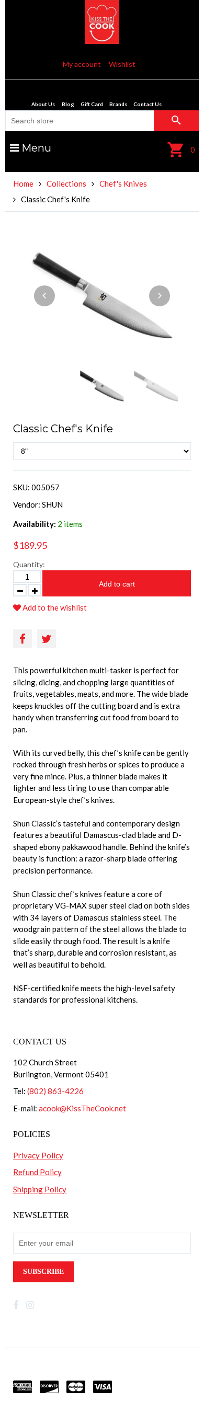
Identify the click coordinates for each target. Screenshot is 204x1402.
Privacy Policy (38, 1155)
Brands (118, 104)
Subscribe (43, 1271)
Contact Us (147, 104)
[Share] (22, 638)
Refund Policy (37, 1172)
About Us (43, 104)
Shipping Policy (39, 1189)
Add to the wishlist (54, 607)
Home (23, 183)
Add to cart (117, 584)
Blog (68, 104)
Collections (66, 183)
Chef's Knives (123, 183)
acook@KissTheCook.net (82, 1108)
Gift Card (92, 104)
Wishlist (122, 64)
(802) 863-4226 (55, 1091)
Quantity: (29, 564)
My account (82, 64)
